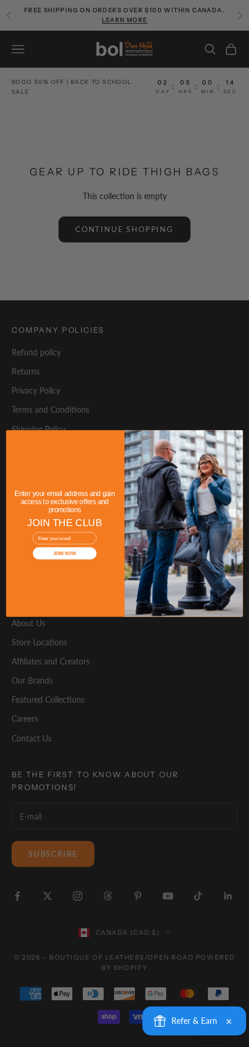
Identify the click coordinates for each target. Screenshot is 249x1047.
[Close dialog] (235, 438)
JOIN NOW (64, 553)
